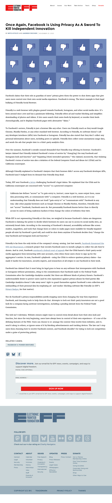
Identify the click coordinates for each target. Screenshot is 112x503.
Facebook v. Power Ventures (21, 345)
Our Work (67, 5)
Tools (87, 5)
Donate (101, 5)
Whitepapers (53, 467)
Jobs (27, 470)
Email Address (21, 377)
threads (87, 438)
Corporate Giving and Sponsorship (80, 469)
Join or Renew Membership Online (80, 457)
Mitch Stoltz (13, 33)
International (42, 469)
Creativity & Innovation (41, 463)
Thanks (82, 491)
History (28, 465)
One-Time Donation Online (80, 462)
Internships (30, 467)
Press (16, 467)
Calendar (29, 457)
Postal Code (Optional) (24, 369)
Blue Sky (43, 438)
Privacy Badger (12, 289)
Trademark (41, 491)
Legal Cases (53, 465)
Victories (29, 462)
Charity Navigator (47, 444)
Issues (59, 5)
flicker (61, 438)
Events (51, 462)
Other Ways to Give (79, 475)
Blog (51, 457)
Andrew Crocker (30, 33)
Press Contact (66, 457)
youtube (52, 438)
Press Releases (54, 459)
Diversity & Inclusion (29, 476)
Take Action (78, 5)
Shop (94, 5)
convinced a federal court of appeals (49, 250)
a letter (32, 182)
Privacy (40, 459)
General (16, 457)
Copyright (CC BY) (23, 491)
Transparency (42, 466)
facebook (26, 438)
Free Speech (42, 457)
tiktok (78, 438)
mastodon (17, 438)
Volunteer (29, 459)
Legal (16, 459)
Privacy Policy (64, 491)
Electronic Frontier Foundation (21, 8)
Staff (27, 472)
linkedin (70, 438)
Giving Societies (78, 465)
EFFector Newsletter (53, 471)
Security (17, 462)
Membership (18, 465)
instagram (35, 438)
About (52, 5)
